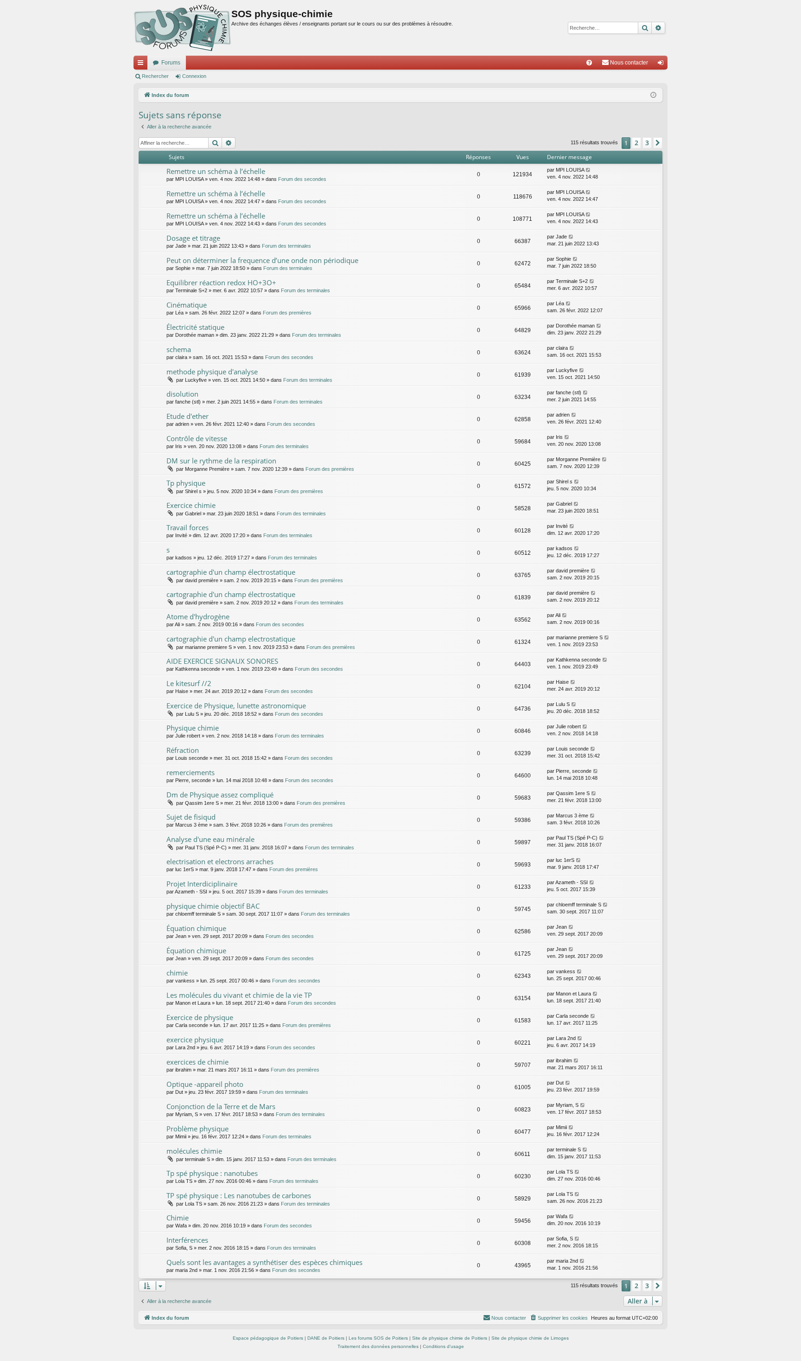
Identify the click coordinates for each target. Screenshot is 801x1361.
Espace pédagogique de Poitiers (268, 1338)
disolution (182, 393)
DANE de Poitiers (325, 1338)
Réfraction (182, 750)
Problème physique (197, 1128)
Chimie (177, 1217)
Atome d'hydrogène (197, 616)
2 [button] (636, 142)
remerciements (190, 772)
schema (178, 349)
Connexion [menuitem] (662, 64)
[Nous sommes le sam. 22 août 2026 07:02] (653, 95)
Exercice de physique (199, 1017)
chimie (177, 972)
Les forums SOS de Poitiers (378, 1338)
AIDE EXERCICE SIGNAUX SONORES (222, 661)
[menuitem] (589, 63)
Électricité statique (195, 327)
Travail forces (187, 527)
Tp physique (185, 483)
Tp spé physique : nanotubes (212, 1173)
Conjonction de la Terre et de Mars (220, 1106)
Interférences (187, 1240)
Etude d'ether (187, 416)
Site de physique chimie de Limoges (530, 1338)
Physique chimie (192, 727)
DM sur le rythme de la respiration (221, 460)
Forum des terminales (286, 246)
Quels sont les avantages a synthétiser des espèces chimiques (264, 1262)
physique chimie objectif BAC (213, 906)
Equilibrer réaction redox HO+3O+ (221, 282)
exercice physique (194, 1039)
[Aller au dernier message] (588, 170)
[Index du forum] (182, 28)
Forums (170, 62)
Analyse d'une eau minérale (210, 839)
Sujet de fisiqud (191, 817)
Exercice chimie (191, 505)
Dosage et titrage (193, 238)
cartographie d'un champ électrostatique (230, 572)
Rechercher (155, 76)
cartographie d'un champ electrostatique (230, 638)
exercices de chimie (197, 1061)
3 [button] (647, 142)
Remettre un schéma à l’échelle (215, 171)
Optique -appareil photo (204, 1084)
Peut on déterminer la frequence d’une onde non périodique (262, 260)
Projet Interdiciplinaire (201, 883)
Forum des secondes (302, 179)
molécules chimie (194, 1151)
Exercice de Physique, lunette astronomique (236, 705)
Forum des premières (287, 312)
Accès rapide (142, 64)
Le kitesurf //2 (188, 683)
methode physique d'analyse (212, 371)
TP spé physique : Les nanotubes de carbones (238, 1195)
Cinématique (186, 304)
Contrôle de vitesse (196, 438)
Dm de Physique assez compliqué (219, 794)
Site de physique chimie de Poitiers (449, 1338)
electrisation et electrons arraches (219, 861)
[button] (657, 142)
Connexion (194, 76)
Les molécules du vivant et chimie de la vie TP (239, 995)
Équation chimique (196, 928)
